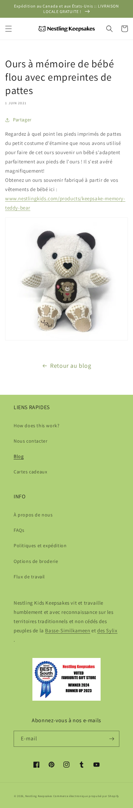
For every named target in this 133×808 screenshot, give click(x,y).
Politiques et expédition (40, 545)
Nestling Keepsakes (38, 796)
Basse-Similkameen (67, 630)
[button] (8, 28)
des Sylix (107, 630)
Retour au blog (70, 365)
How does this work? (36, 425)
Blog (19, 456)
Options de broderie (36, 561)
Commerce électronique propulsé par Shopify (86, 796)
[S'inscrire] (111, 739)
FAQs (19, 530)
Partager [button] (22, 120)
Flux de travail (29, 577)
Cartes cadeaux (30, 472)
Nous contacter (30, 441)
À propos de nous (33, 515)
